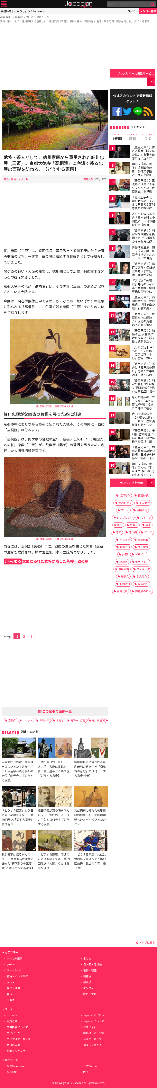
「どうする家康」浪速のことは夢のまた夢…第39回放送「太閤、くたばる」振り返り (54, 861)
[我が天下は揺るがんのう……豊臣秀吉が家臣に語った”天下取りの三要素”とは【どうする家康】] (19, 841)
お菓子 (134, 525)
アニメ (125, 510)
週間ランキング (92, 1045)
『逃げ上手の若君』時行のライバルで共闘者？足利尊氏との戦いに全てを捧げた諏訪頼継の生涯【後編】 (143, 289)
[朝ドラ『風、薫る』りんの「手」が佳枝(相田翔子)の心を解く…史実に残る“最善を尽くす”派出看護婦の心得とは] (119, 469)
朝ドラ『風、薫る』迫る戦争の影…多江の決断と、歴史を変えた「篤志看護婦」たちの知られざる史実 (143, 175)
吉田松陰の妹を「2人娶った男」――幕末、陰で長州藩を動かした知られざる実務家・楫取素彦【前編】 (143, 422)
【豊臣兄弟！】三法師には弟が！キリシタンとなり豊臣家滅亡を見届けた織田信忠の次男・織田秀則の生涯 (143, 191)
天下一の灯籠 (78, 720)
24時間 (117, 137)
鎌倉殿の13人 (143, 591)
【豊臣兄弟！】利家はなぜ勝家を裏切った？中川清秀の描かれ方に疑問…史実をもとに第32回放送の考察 (143, 239)
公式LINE (137, 111)
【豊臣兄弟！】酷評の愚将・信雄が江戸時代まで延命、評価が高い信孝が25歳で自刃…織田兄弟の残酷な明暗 (143, 274)
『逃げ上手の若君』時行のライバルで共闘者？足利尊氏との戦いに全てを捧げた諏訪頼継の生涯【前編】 (143, 206)
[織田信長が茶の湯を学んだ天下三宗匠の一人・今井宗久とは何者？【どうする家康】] (55, 797)
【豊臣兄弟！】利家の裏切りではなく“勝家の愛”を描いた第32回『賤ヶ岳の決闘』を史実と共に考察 (143, 389)
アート (11, 964)
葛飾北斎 (122, 591)
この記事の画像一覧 (56, 711)
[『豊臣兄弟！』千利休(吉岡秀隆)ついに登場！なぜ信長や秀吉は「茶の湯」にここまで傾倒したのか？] (119, 435)
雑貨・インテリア (17, 976)
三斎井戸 (44, 720)
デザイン (140, 554)
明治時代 (125, 547)
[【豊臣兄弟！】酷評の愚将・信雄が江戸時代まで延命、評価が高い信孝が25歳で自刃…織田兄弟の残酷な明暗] (119, 269)
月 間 (148, 137)
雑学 (119, 525)
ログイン (132, 11)
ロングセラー (125, 517)
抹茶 (125, 554)
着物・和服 (89, 970)
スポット (23, 179)
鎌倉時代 (142, 576)
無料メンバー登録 (93, 1033)
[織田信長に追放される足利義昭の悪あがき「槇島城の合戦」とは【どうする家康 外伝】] (91, 748)
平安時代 (144, 503)
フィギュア (143, 569)
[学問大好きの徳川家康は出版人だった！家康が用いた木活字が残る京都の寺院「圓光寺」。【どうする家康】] (19, 748)
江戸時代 (125, 495)
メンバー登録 (148, 11)
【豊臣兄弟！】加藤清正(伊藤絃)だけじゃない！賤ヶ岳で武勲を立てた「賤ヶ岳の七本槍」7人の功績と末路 (143, 341)
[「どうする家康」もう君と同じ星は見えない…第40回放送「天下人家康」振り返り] (19, 797)
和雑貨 (87, 976)
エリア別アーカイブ (18, 1039)
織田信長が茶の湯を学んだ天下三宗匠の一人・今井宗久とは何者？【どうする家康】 (53, 817)
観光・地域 (42, 16)
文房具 (124, 562)
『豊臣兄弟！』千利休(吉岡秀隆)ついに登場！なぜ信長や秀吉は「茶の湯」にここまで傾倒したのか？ (143, 439)
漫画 (118, 532)
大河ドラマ (125, 503)
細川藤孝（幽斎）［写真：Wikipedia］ (55, 538)
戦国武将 (142, 510)
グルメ (11, 982)
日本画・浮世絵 (92, 964)
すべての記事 (14, 958)
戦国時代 (143, 495)
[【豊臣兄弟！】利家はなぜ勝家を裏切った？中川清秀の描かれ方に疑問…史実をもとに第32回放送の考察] (119, 235)
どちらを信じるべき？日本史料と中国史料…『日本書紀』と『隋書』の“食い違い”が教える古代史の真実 (143, 223)
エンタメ (88, 988)
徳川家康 (97, 720)
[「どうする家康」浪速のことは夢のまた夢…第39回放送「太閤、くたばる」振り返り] (55, 841)
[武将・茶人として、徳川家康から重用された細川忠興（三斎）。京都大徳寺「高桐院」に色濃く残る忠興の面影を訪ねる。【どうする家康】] (55, 120)
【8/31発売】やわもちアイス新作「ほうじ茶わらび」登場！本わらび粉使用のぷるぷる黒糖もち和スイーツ (143, 358)
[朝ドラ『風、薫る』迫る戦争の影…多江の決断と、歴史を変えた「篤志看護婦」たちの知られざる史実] (119, 169)
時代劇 (133, 532)
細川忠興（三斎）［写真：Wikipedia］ (55, 406)
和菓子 (87, 982)
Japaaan (78, 4)
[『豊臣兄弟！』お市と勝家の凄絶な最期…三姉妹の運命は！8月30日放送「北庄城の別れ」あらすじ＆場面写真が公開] (119, 452)
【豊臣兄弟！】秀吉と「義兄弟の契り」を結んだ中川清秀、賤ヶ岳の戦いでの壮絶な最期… (143, 373)
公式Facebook (117, 111)
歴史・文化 (89, 994)
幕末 (148, 525)
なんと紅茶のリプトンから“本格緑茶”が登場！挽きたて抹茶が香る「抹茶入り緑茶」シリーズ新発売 (143, 406)
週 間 (132, 137)
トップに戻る (146, 942)
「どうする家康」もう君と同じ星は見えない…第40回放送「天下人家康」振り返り (18, 817)
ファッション (15, 970)
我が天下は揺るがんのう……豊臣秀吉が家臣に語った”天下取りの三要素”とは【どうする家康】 (18, 861)
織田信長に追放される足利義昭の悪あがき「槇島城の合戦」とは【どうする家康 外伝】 (90, 768)
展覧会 (125, 576)
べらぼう (125, 540)
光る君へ (143, 584)
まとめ (87, 958)
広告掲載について (17, 1027)
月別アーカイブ (92, 1039)
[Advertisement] (55, 57)
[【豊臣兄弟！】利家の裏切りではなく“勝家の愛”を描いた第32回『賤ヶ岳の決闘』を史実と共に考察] (119, 385)
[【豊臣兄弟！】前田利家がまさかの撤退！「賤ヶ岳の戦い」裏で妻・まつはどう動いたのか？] (119, 302)
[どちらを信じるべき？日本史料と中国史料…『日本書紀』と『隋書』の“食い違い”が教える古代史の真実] (119, 219)
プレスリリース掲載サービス (135, 73)
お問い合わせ (91, 1027)
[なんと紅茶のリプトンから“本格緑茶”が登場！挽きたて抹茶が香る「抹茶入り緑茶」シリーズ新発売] (119, 402)
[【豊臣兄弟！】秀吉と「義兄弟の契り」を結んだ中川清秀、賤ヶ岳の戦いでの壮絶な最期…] (119, 369)
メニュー (4, 4)
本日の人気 (13, 1045)
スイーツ (145, 517)
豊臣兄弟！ (141, 562)
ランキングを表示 (131, 482)
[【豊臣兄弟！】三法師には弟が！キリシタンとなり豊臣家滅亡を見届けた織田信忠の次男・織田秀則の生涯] (119, 185)
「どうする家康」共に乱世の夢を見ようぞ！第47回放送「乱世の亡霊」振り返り (90, 861)
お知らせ (12, 1021)
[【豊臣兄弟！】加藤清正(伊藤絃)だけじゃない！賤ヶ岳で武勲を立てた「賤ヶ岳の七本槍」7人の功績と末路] (119, 335)
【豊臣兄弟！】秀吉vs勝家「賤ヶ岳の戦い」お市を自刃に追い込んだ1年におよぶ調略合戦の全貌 (143, 156)
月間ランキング (16, 1051)
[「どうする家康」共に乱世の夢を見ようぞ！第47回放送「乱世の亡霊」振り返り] (91, 841)
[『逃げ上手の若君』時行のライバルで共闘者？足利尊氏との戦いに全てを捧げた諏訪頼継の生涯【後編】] (119, 285)
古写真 (11, 1000)
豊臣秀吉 (123, 569)
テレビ (148, 532)
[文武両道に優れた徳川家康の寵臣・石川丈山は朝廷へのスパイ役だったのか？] (91, 797)
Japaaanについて (93, 1021)
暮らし (11, 994)
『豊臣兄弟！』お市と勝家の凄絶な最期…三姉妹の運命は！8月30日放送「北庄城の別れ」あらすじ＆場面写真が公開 (143, 458)
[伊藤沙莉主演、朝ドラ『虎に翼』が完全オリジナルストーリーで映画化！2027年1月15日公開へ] (119, 252)
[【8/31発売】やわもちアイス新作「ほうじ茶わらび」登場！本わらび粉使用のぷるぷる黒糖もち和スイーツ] (119, 352)
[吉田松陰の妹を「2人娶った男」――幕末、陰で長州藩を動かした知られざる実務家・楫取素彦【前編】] (119, 419)
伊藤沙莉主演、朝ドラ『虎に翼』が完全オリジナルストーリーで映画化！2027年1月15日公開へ (143, 256)
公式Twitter (127, 111)
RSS (148, 111)
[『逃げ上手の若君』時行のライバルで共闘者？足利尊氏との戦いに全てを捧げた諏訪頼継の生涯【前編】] (119, 202)
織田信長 (143, 540)
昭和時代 (125, 584)
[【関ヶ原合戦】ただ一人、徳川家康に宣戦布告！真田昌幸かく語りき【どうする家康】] (55, 748)
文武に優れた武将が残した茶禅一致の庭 (47, 561)
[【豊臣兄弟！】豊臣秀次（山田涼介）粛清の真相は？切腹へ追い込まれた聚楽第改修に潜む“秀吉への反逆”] (119, 319)
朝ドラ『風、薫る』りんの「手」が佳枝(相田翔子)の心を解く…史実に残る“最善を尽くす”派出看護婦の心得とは (143, 475)
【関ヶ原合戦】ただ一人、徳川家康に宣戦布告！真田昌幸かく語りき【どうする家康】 (53, 768)
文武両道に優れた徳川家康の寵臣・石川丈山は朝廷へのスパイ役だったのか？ (90, 817)
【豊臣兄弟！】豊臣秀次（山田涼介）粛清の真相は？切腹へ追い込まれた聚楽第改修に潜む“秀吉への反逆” (143, 325)
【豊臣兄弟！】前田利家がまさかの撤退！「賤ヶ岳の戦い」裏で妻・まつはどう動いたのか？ (143, 306)
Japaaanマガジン (23, 16)
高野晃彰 (88, 179)
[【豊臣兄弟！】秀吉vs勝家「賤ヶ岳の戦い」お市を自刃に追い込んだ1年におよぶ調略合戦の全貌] (119, 152)
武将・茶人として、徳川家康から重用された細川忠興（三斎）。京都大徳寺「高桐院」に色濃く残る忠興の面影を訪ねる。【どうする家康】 (76, 21)
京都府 (12, 720)
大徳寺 (60, 720)
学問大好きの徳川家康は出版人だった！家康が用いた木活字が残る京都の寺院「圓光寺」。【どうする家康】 (17, 771)
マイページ (13, 1033)
